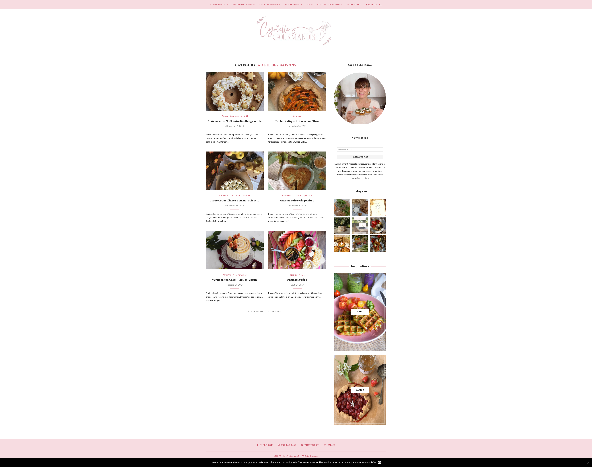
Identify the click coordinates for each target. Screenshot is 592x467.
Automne (297, 116)
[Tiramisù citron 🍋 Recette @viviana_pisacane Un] (342, 225)
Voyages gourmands (328, 5)
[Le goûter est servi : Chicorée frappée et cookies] (360, 207)
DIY (308, 5)
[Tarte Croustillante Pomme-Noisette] (235, 171)
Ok (379, 462)
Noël (246, 116)
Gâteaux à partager (230, 116)
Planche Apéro (297, 280)
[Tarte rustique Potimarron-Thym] (297, 91)
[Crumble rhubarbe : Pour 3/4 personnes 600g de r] (342, 243)
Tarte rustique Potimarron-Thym (297, 121)
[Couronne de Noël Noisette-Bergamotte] (235, 91)
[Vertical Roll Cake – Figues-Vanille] (235, 250)
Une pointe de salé (243, 5)
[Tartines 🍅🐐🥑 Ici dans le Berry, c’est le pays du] (378, 243)
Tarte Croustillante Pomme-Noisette (234, 200)
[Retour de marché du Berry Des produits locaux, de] (360, 243)
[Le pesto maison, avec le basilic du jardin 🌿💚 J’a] (342, 207)
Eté (303, 275)
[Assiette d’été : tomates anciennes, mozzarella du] (378, 225)
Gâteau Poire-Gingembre (297, 200)
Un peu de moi (354, 5)
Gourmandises (218, 5)
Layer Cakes (241, 275)
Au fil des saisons (268, 5)
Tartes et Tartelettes (241, 195)
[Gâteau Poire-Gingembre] (297, 171)
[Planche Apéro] (297, 250)
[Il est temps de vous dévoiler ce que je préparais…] (360, 225)
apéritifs (293, 275)
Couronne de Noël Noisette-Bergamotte (235, 121)
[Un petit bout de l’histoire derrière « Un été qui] (378, 207)
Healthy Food (292, 5)
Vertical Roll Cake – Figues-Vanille (234, 280)
